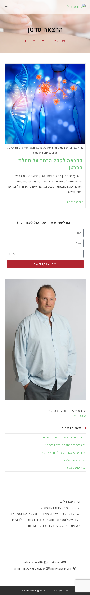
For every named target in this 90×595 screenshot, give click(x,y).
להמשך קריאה (74, 202)
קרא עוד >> (80, 416)
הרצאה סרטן (31, 40)
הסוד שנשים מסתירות (74, 467)
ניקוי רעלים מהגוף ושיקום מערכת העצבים (64, 437)
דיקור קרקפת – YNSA (75, 460)
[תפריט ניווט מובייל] (6, 7)
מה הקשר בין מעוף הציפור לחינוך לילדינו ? (64, 452)
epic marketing (30, 590)
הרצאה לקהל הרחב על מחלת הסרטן (50, 164)
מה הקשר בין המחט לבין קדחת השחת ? (65, 445)
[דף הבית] (63, 40)
